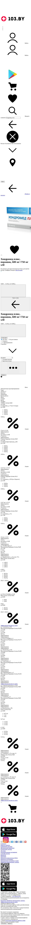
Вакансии (3, 855)
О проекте (3, 843)
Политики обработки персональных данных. (13, 900)
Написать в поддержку (7, 859)
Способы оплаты (5, 853)
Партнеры (3, 856)
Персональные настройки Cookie (10, 860)
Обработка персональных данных (10, 862)
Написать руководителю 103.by (9, 858)
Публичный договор (6, 849)
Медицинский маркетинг (7, 848)
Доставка (3, 851)
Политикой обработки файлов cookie (15, 920)
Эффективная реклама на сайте (9, 625)
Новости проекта (5, 845)
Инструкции (7, 29)
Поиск (5, 27)
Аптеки (6, 28)
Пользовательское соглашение (9, 852)
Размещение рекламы (6, 846)
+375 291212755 (16, 896)
